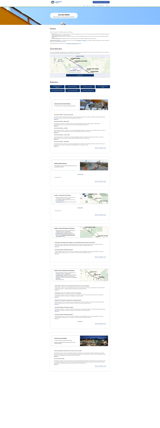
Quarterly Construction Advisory (57, 87)
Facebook (79, 40)
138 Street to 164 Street (87, 86)
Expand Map (80, 75)
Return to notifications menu (100, 147)
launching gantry (60, 232)
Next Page (80, 321)
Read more (56, 119)
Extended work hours (60, 201)
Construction (93, 5)
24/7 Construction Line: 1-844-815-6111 (101, 2)
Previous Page (80, 174)
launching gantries (61, 199)
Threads (84, 40)
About (88, 5)
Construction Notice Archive (72, 43)
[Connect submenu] (109, 5)
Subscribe (58, 40)
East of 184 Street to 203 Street (57, 90)
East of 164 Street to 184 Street (102, 87)
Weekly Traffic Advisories (72, 86)
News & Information (100, 5)
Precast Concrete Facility (72, 90)
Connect (107, 5)
